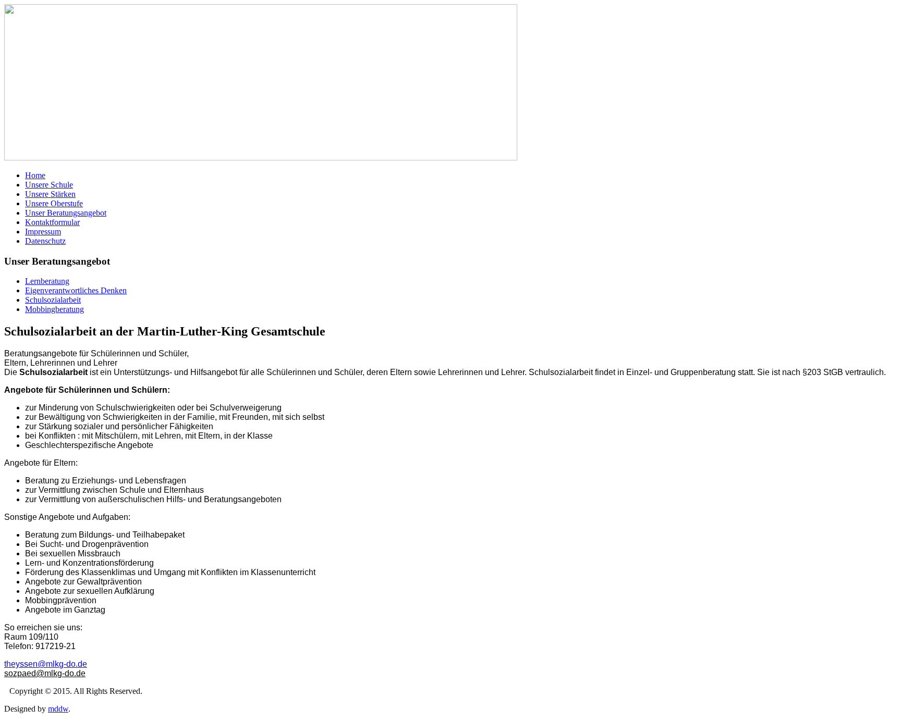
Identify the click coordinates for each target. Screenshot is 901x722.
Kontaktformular (52, 222)
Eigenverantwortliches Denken (76, 290)
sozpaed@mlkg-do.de (45, 673)
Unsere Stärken (50, 194)
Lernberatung (47, 281)
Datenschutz (45, 240)
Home (35, 175)
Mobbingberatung (54, 309)
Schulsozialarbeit (53, 299)
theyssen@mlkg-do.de (45, 663)
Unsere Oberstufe (54, 203)
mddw (58, 708)
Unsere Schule (49, 184)
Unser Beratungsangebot (65, 212)
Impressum (43, 231)
